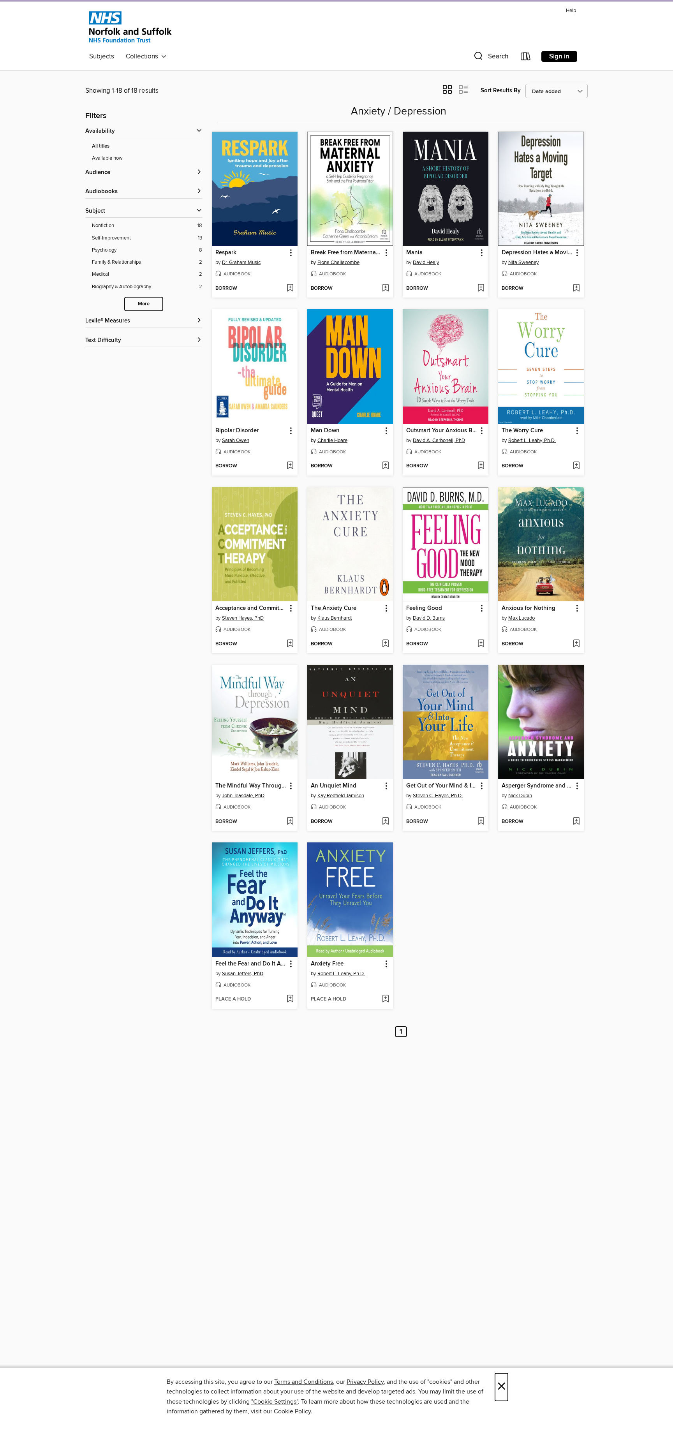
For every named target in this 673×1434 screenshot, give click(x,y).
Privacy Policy (365, 1382)
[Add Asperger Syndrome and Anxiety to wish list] (576, 822)
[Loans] (525, 57)
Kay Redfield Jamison (340, 796)
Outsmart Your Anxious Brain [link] (441, 430)
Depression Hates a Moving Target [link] (537, 252)
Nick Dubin (520, 796)
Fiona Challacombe (338, 262)
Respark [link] (225, 252)
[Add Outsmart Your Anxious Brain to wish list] (481, 466)
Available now (107, 158)
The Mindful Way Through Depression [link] (251, 785)
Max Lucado (521, 618)
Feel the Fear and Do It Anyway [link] (251, 963)
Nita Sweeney (523, 262)
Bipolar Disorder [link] (237, 430)
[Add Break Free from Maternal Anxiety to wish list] (385, 289)
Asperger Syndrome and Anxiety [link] (537, 785)
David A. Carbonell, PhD (439, 440)
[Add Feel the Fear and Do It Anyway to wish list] (290, 999)
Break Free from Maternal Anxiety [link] (346, 252)
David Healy (426, 262)
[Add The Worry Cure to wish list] (576, 466)
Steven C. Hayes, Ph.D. (438, 796)
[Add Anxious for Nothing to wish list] (576, 644)
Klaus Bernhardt (334, 618)
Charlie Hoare (332, 440)
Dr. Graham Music (241, 262)
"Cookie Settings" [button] (274, 1402)
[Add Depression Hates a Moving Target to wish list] (576, 289)
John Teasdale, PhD (243, 796)
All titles (100, 146)
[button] (490, 57)
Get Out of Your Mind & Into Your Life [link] (441, 785)
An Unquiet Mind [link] (333, 785)
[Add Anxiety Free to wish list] (385, 999)
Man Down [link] (325, 430)
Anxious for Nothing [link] (528, 608)
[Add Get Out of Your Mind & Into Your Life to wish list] (481, 822)
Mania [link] (414, 252)
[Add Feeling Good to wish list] (481, 644)
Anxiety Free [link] (327, 963)
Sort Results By (501, 90)
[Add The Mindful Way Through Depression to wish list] (290, 822)
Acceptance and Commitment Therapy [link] (251, 608)
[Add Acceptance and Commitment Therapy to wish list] (290, 644)
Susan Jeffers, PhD (242, 974)
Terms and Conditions (303, 1382)
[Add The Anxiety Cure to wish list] (385, 644)
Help (571, 11)
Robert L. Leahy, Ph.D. (532, 440)
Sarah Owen (235, 440)
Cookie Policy (292, 1411)
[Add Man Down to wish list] (385, 466)
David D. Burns (429, 618)
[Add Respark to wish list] (290, 289)
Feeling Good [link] (424, 608)
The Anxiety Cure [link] (333, 608)
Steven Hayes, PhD (243, 618)
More (144, 304)
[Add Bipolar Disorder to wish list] (290, 466)
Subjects (101, 56)
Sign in (559, 56)
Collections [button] (143, 56)
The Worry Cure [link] (522, 430)
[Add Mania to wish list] (481, 289)
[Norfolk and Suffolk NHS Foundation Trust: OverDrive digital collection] (130, 27)
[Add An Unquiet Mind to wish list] (385, 822)
